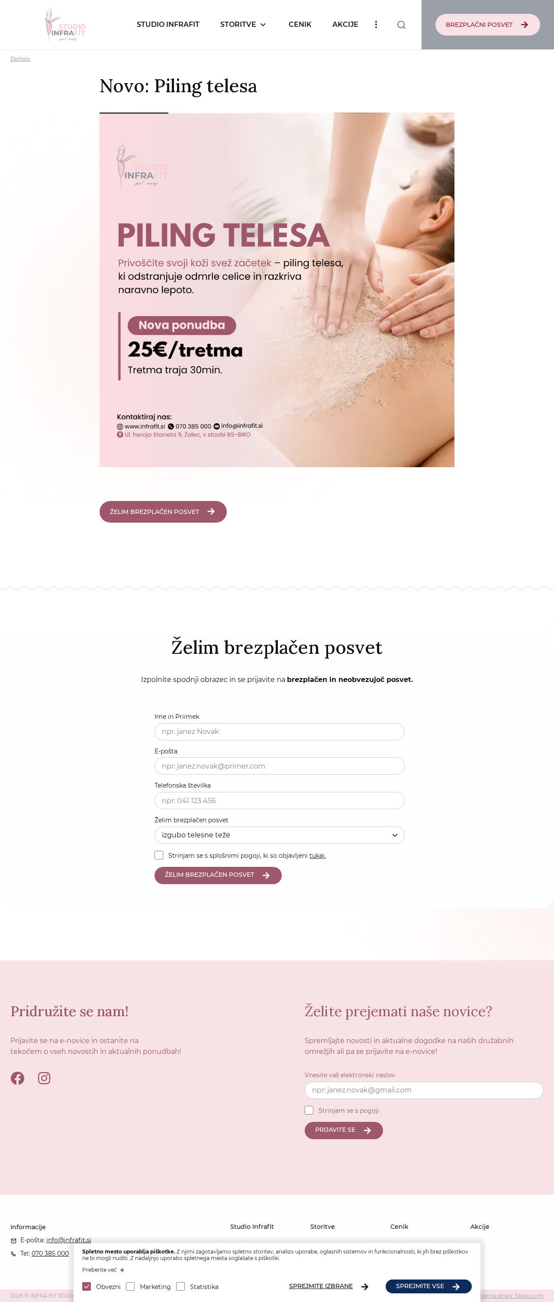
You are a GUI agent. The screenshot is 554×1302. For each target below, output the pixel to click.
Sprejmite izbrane (321, 1286)
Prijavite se (335, 1130)
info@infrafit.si (68, 1240)
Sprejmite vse (420, 1286)
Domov (20, 58)
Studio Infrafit (168, 24)
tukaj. (317, 855)
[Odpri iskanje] (401, 24)
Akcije (345, 24)
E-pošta (166, 751)
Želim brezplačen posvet (192, 820)
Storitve (238, 24)
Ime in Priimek (177, 716)
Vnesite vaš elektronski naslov (350, 1075)
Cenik (300, 24)
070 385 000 (50, 1253)
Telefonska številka (183, 785)
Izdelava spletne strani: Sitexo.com (499, 1295)
